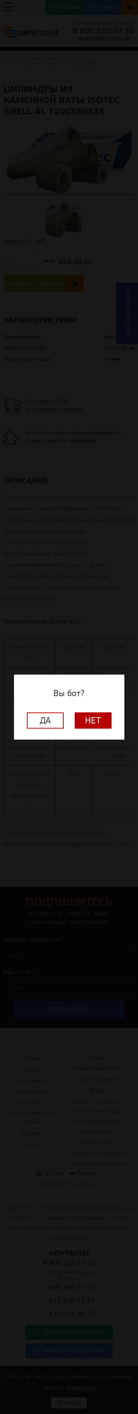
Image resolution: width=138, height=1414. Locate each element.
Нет (93, 720)
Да (45, 720)
